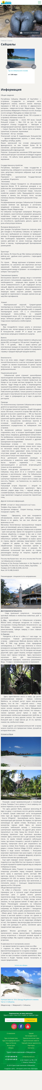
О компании (11, 1033)
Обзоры (11, 1048)
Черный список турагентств (31, 1043)
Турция (31, 1033)
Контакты (31, 1048)
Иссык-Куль (11, 1045)
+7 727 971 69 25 (11, 1059)
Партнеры (31, 1045)
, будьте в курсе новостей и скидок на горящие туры (21, 1014)
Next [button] (34, 21)
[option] (21, 67)
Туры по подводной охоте (11, 1041)
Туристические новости (31, 1041)
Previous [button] (7, 21)
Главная (3, 40)
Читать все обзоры (21, 965)
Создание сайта (9, 1069)
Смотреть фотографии (31, 33)
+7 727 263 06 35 (11, 1057)
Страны (9, 40)
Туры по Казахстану (11, 1038)
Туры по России (11, 1043)
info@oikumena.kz (29, 1057)
